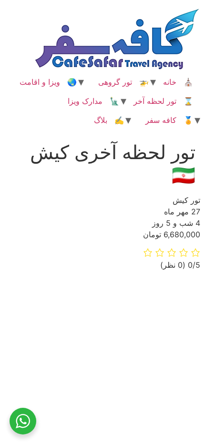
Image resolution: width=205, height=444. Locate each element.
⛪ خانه (178, 82)
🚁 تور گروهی (123, 82)
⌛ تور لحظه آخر (163, 101)
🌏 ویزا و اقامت (48, 82)
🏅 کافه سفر (169, 120)
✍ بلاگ (109, 120)
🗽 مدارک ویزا (93, 101)
